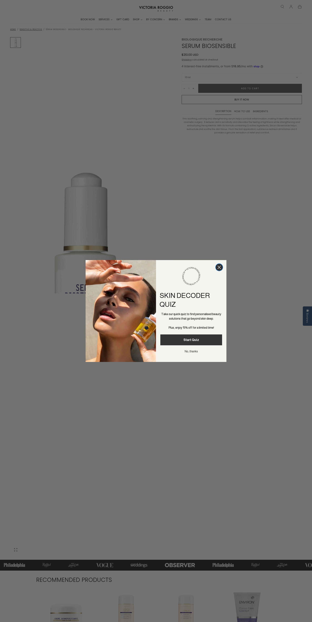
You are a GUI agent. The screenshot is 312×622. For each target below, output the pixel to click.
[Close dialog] (219, 267)
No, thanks (191, 351)
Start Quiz (191, 340)
